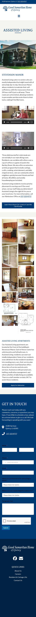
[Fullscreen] (32, 122)
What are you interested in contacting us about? (16, 479)
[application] (18, 115)
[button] (18, 115)
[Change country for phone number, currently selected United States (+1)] (4, 462)
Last (20, 453)
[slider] (16, 122)
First (3, 453)
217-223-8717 (22, 1)
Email (4, 468)
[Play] (4, 122)
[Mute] (28, 122)
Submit (5, 528)
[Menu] (19, 16)
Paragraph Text (7, 501)
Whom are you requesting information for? (17, 491)
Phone (5, 458)
